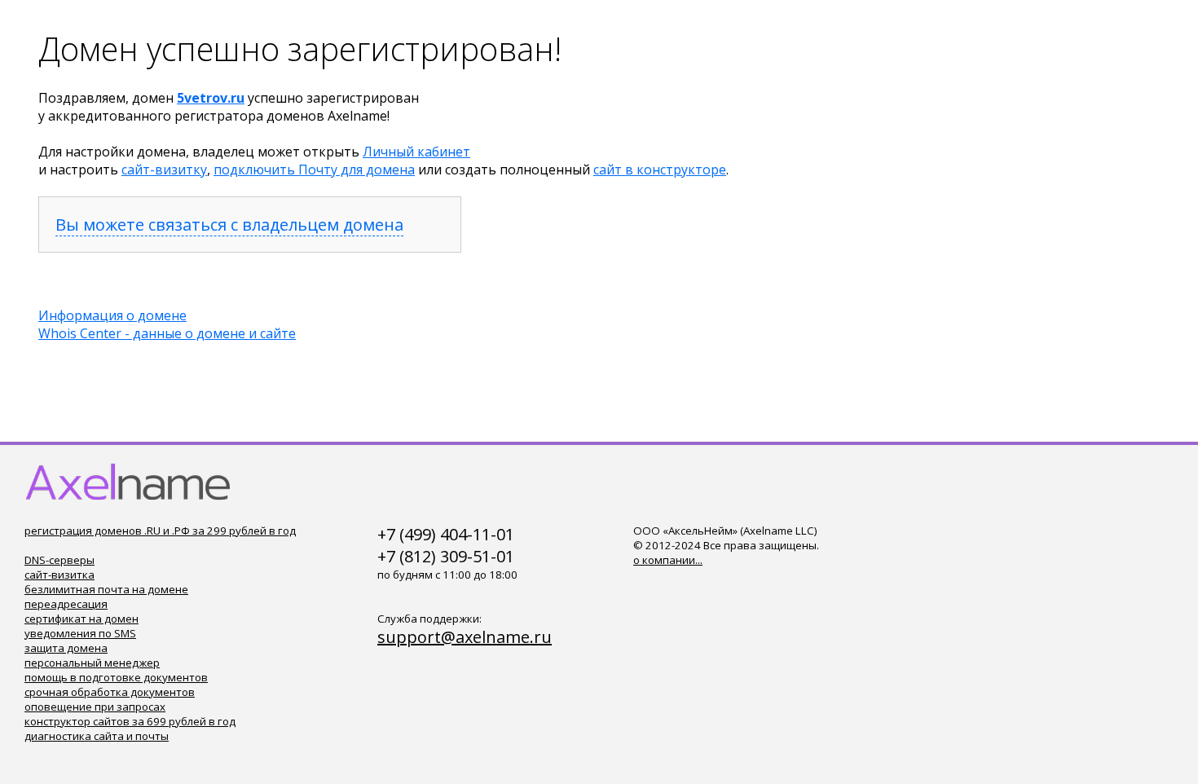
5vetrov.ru (210, 98)
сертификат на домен (81, 618)
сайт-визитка (59, 574)
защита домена (66, 648)
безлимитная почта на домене (106, 589)
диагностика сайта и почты (96, 736)
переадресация (66, 604)
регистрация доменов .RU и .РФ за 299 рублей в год (160, 530)
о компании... (668, 560)
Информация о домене (112, 315)
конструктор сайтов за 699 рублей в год (130, 721)
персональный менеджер (92, 662)
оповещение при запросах (94, 706)
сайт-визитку (164, 169)
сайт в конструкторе (659, 169)
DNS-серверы (59, 560)
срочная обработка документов (109, 692)
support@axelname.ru (464, 637)
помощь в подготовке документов (116, 677)
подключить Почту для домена (314, 169)
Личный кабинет (416, 152)
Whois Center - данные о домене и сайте (167, 333)
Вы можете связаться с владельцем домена (229, 225)
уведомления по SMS (80, 633)
